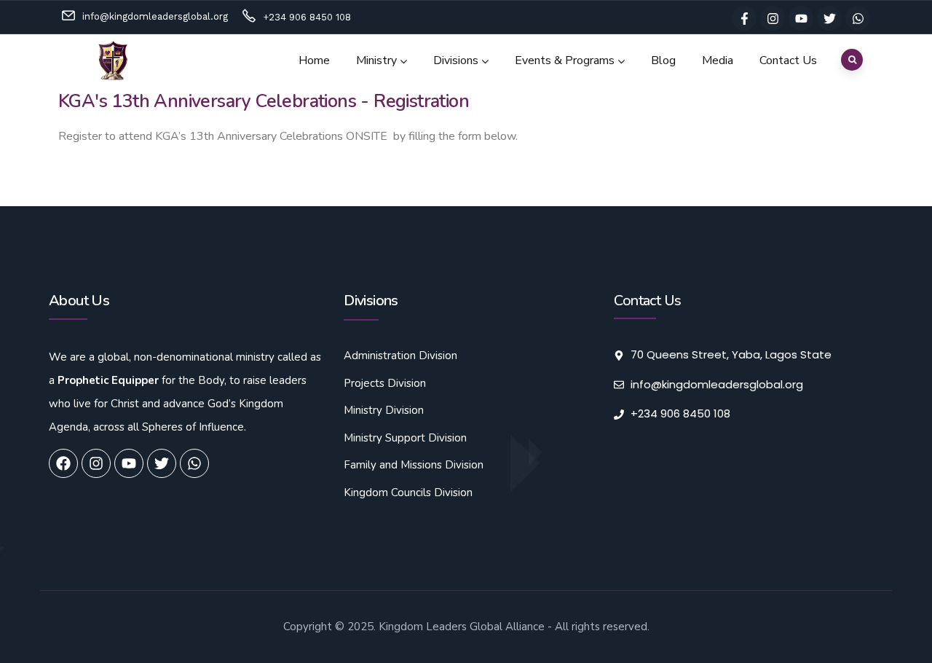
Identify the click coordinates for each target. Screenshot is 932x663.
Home (314, 60)
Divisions (455, 60)
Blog (663, 60)
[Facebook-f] (744, 18)
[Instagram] (772, 18)
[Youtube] (801, 18)
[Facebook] (63, 463)
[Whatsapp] (857, 18)
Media (717, 60)
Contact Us (788, 60)
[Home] (113, 60)
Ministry (376, 60)
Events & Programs (565, 60)
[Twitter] (829, 18)
